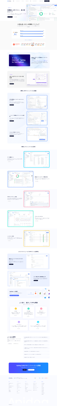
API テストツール (35, 383)
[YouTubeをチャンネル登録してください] (46, 378)
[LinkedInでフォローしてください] (42, 378)
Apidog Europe (10, 387)
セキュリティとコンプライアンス (28, 390)
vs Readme (42, 391)
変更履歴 (9, 390)
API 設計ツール (34, 384)
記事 (17, 391)
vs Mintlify (42, 394)
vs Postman (42, 384)
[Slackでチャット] (41, 378)
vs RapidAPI (42, 390)
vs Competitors (42, 383)
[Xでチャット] (44, 378)
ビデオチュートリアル (19, 387)
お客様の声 (10, 391)
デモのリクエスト (26, 384)
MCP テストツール (35, 390)
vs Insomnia (42, 387)
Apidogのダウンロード (11, 383)
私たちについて (26, 383)
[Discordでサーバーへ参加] (39, 378)
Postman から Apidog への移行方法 (14, 295)
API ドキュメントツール (35, 387)
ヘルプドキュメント (15, 343)
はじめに (18, 384)
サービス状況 (26, 391)
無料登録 (25, 369)
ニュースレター (18, 390)
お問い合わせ (10, 343)
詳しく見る (9, 161)
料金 (9, 384)
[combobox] (35, 378)
